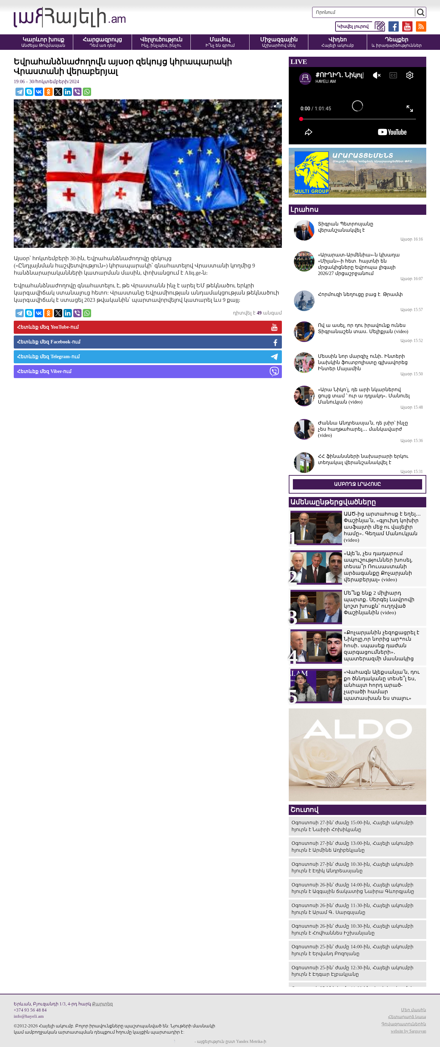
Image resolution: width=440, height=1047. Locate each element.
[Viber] (77, 92)
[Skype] (29, 92)
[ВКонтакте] (39, 92)
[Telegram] (19, 92)
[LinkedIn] (68, 92)
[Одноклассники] (48, 92)
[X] (58, 92)
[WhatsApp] (87, 92)
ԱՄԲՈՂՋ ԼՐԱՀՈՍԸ (357, 484)
